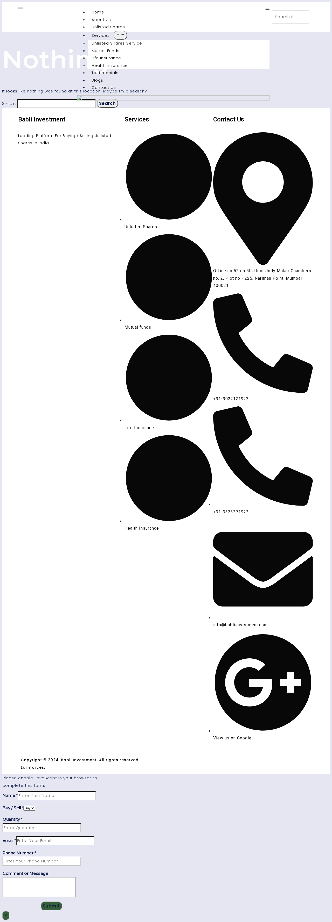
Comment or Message (25, 873)
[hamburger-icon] (267, 9)
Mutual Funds (106, 50)
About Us (101, 19)
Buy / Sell (13, 807)
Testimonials (105, 72)
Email (9, 840)
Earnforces (32, 767)
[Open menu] (120, 35)
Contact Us (104, 87)
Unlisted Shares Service (117, 43)
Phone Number (19, 853)
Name (10, 795)
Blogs (97, 80)
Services (101, 35)
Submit (51, 906)
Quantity (12, 819)
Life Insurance (106, 58)
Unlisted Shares (108, 27)
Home (98, 12)
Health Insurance (110, 65)
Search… (9, 103)
